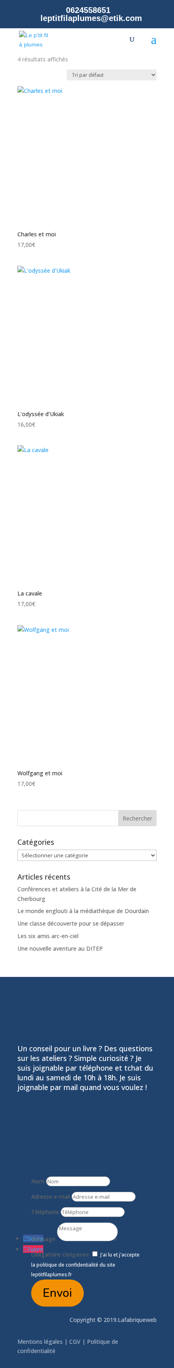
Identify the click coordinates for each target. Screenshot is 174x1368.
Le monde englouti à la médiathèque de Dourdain (83, 911)
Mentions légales (40, 1341)
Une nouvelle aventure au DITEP (60, 948)
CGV (75, 1341)
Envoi (57, 1293)
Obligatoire (46, 1254)
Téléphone (45, 1212)
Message (43, 1239)
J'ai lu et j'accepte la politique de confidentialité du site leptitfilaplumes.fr (85, 1264)
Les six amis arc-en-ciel (48, 936)
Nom (38, 1181)
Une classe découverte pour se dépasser (70, 923)
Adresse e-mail (50, 1196)
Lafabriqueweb (137, 1320)
